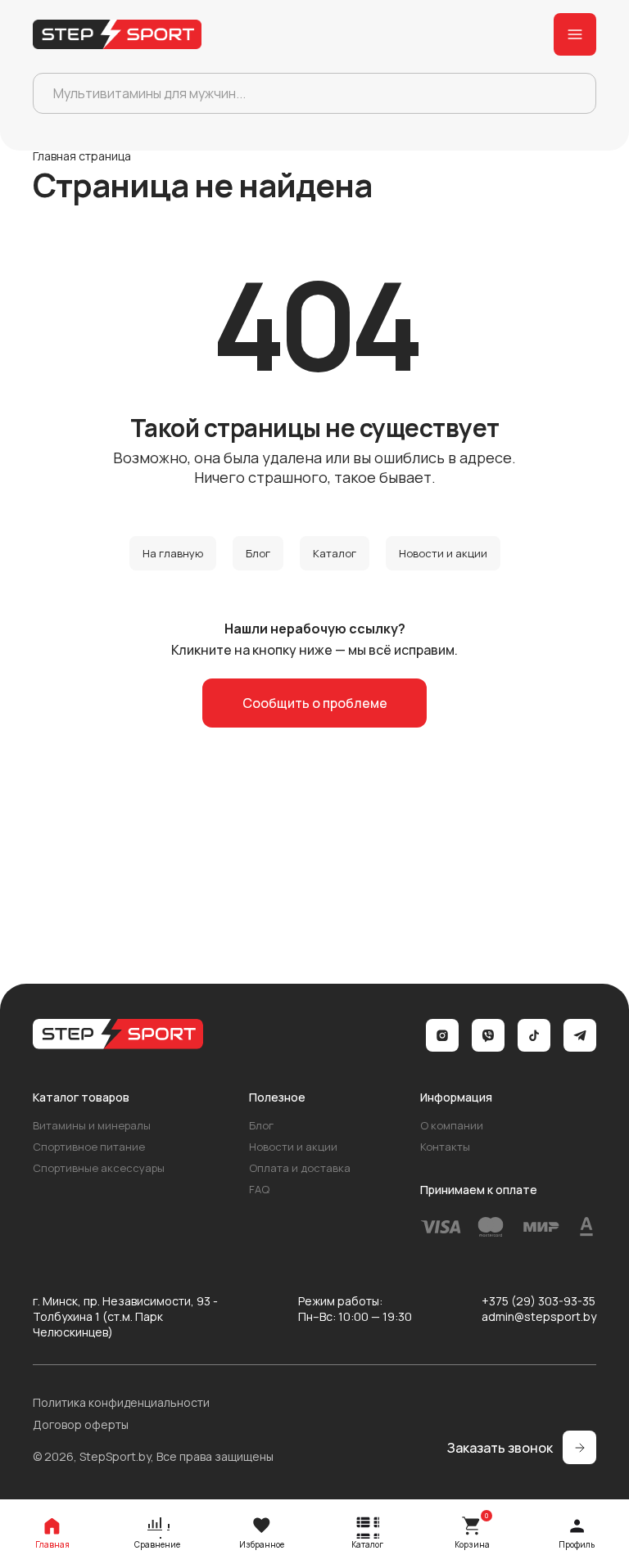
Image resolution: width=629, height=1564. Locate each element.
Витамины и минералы (92, 1125)
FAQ (259, 1189)
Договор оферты (81, 1424)
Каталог (334, 553)
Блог (258, 553)
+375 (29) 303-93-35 (538, 1301)
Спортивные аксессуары (99, 1168)
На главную (173, 553)
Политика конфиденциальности (121, 1402)
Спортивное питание (89, 1146)
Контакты (445, 1146)
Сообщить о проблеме (314, 703)
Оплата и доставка (300, 1168)
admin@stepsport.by (539, 1316)
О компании (451, 1125)
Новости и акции (443, 553)
